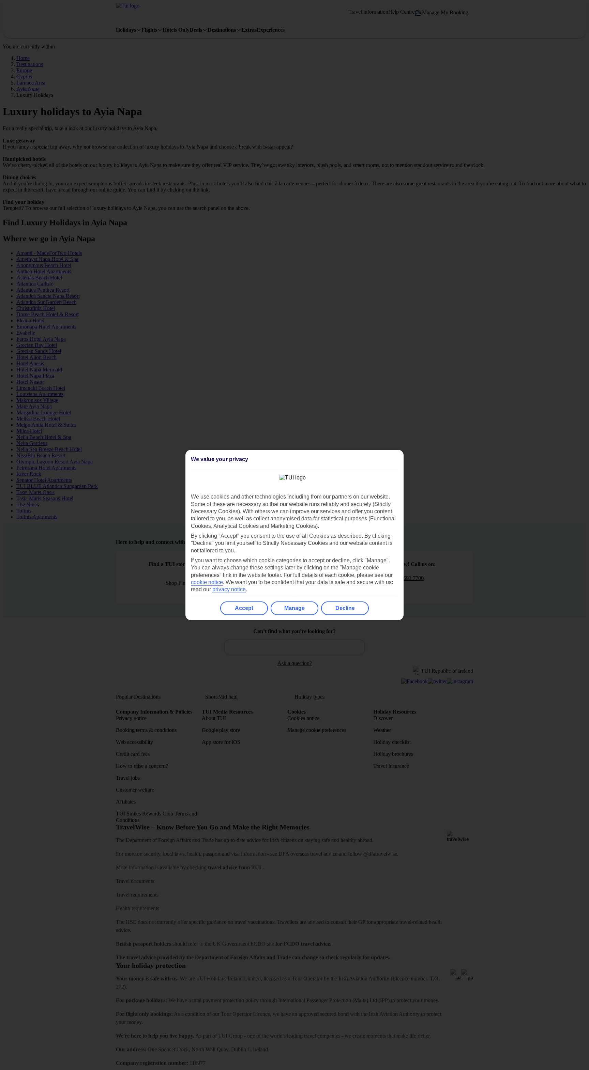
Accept (244, 608)
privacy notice (229, 589)
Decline (345, 608)
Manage (294, 608)
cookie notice (207, 582)
